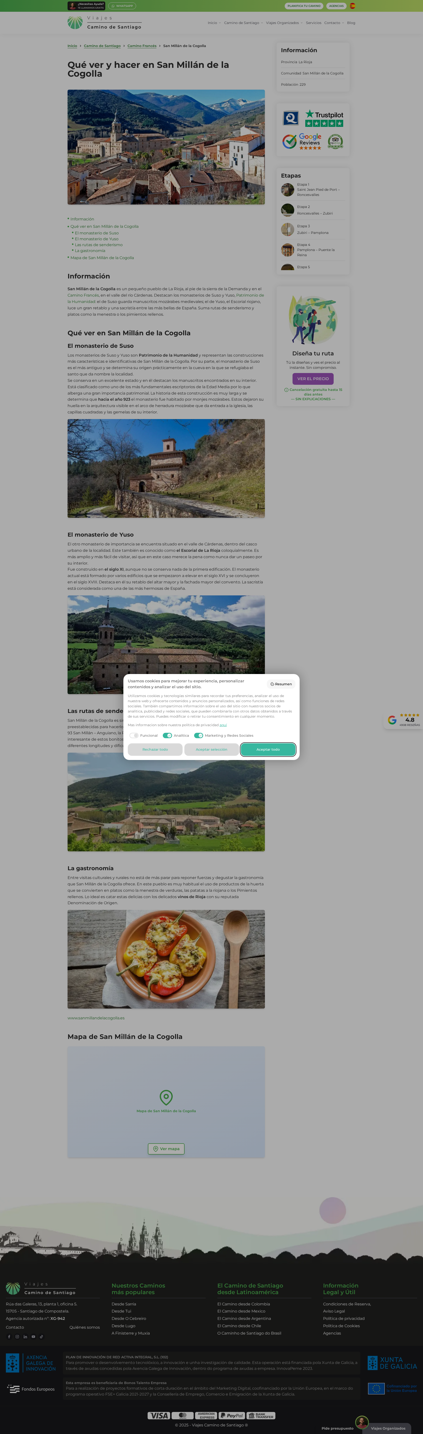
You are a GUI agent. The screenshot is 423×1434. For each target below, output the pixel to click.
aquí (223, 725)
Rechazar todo (155, 749)
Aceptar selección (211, 749)
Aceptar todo (268, 749)
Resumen (283, 684)
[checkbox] (143, 735)
